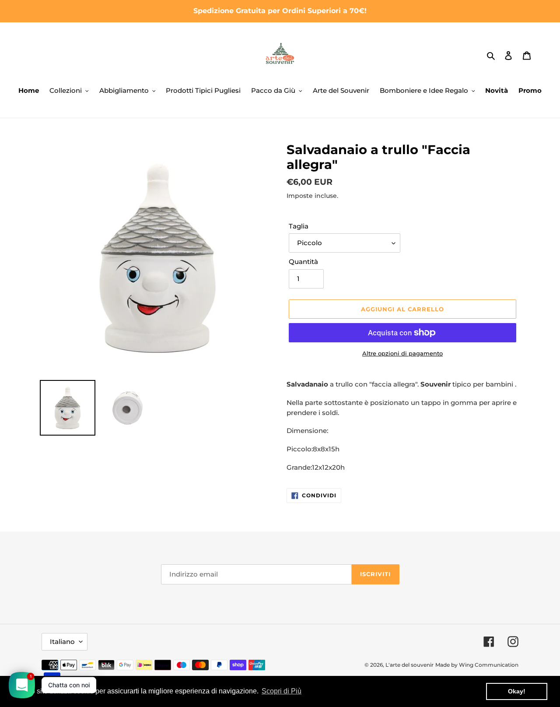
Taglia (298, 226)
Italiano (62, 641)
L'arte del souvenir (409, 664)
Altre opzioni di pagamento (402, 353)
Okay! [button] (516, 691)
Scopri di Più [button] (281, 691)
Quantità (303, 261)
